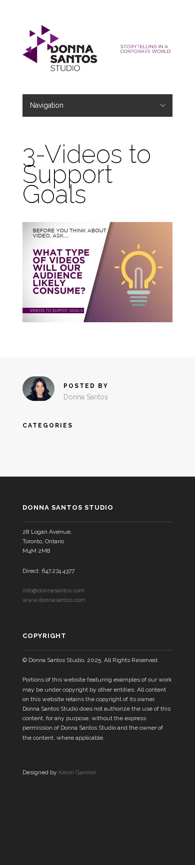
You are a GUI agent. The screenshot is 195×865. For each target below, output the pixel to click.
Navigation (47, 105)
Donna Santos (86, 397)
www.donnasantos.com (54, 599)
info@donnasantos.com (53, 590)
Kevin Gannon (77, 772)
